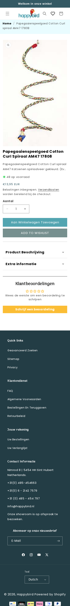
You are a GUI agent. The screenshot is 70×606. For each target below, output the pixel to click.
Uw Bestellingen (18, 439)
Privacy (12, 367)
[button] (7, 14)
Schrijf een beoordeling (35, 309)
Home (7, 23)
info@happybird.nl (20, 506)
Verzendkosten (48, 190)
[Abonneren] (58, 541)
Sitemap (13, 359)
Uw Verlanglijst (17, 448)
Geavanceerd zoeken (22, 350)
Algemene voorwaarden (24, 399)
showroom (24, 514)
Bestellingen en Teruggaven (26, 407)
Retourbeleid (16, 416)
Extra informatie (21, 264)
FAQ (10, 391)
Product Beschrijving (25, 252)
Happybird (25, 594)
